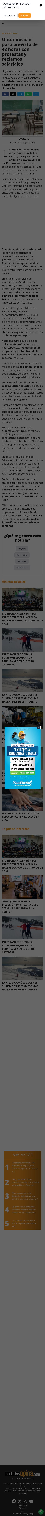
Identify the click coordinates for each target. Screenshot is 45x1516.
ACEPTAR (24, 15)
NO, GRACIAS (9, 15)
